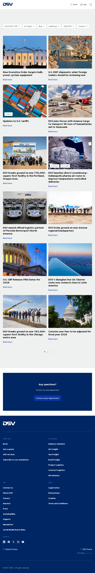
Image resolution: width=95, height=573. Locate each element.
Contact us (8, 487)
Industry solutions (56, 443)
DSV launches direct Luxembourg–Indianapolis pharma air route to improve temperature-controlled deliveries (68, 177)
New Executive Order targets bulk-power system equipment (23, 73)
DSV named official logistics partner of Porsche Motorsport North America (23, 230)
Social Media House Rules (14, 529)
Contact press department (47, 398)
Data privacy (54, 492)
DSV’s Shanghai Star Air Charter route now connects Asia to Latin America (67, 282)
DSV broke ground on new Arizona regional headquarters (67, 229)
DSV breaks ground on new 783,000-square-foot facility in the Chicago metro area (24, 334)
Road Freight (54, 459)
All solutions (53, 475)
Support (7, 519)
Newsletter (8, 524)
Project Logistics (56, 464)
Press (5, 508)
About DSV (8, 492)
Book (5, 443)
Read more (25, 79)
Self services (9, 454)
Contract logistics (56, 470)
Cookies (52, 498)
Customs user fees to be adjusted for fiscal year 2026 (69, 332)
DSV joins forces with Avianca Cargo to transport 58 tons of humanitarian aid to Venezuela (70, 124)
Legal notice (53, 487)
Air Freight (53, 449)
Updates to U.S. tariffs (16, 121)
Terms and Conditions (58, 503)
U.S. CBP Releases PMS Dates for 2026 (21, 280)
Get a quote (8, 449)
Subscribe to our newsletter (16, 459)
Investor (7, 503)
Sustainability (9, 513)
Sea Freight (53, 454)
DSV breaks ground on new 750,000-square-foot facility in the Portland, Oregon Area (24, 175)
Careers (6, 498)
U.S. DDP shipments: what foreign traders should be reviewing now (67, 73)
